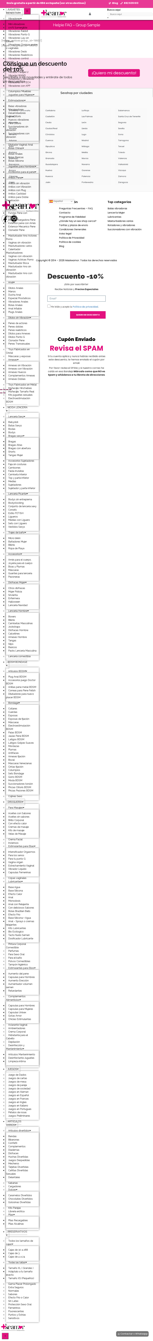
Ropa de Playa (16, 548)
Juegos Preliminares (19, 1115)
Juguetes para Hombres (21, 166)
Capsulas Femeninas (19, 872)
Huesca (49, 176)
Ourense (86, 170)
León (84, 122)
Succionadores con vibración (17, 135)
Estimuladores (16, 100)
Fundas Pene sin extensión (16, 208)
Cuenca (49, 140)
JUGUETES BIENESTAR (13, 11)
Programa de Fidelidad (72, 217)
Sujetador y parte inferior (21, 488)
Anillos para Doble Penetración (17, 199)
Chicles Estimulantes (19, 1019)
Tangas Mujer (15, 455)
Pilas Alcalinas (16, 1223)
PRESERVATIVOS (17, 1231)
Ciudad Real (51, 128)
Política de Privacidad (71, 238)
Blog (61, 246)
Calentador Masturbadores (14, 251)
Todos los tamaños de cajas (19, 1242)
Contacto (64, 212)
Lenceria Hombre (17, 610)
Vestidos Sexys (16, 526)
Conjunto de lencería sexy (22, 506)
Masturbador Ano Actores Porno (21, 237)
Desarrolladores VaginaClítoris (16, 115)
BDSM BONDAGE (17, 662)
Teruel (121, 146)
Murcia (85, 158)
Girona (48, 152)
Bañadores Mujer (17, 541)
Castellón (50, 116)
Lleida (84, 128)
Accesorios (14, 554)
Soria (120, 134)
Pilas (10, 1214)
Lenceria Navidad (17, 605)
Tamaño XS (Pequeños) (21, 1278)
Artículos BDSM (17, 671)
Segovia (122, 122)
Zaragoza (123, 182)
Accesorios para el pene (21, 172)
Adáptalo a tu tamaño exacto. (19, 1273)
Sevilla (121, 128)
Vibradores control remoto (17, 60)
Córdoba (49, 134)
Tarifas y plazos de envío (73, 225)
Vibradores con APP (19, 85)
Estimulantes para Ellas (21, 846)
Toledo (121, 152)
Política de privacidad (85, 306)
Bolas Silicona (16, 160)
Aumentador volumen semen (19, 986)
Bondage (13, 702)
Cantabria (50, 110)
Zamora (122, 176)
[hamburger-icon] (27, 11)
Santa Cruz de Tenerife (129, 116)
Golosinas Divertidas (19, 1202)
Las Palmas (87, 116)
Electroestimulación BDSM (18, 400)
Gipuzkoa (50, 146)
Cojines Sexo (15, 796)
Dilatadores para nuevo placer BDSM (20, 695)
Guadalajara (51, 164)
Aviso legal (65, 233)
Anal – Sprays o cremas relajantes (20, 923)
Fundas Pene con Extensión (16, 215)
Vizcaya (122, 170)
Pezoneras (14, 576)
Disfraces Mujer (16, 582)
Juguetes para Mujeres (20, 94)
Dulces (12, 1189)
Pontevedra (87, 182)
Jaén (47, 182)
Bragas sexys (15, 435)
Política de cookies (70, 242)
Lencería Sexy (16, 416)
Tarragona (123, 140)
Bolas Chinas (15, 148)
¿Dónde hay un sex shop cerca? (77, 221)
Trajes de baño (16, 532)
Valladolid (123, 164)
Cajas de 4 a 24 (16, 1256)
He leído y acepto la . (75, 306)
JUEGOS (12, 1069)
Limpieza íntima (17, 1061)
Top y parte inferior (18, 477)
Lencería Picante (17, 493)
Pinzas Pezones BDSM (20, 790)
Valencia (122, 158)
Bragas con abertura (19, 448)
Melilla (85, 152)
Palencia (86, 176)
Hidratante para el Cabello (17, 1037)
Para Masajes (15, 807)
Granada (49, 158)
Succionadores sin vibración (17, 128)
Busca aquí (113, 9)
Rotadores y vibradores (121, 225)
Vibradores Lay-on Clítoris (17, 40)
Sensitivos (13, 1318)
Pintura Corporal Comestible (16, 946)
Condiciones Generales (72, 229)
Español (58, 201)
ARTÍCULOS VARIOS (13, 1123)
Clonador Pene (16, 230)
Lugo (84, 134)
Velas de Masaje (17, 833)
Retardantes (15, 990)
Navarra (86, 164)
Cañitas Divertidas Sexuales (17, 1172)
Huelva (48, 170)
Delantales (14, 1177)
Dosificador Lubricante (20, 938)
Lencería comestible (19, 656)
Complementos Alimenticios (16, 998)
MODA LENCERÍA (17, 407)
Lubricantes (14, 881)
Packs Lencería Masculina (22, 650)
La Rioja (85, 110)
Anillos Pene (15, 177)
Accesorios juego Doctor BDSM (21, 682)
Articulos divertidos (18, 1130)
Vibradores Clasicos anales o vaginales (22, 46)
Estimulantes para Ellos (21, 968)
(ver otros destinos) (73, 3)
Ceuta (48, 122)
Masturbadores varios (120, 221)
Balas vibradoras (117, 208)
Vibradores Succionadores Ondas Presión (21, 67)
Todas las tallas (16, 1262)
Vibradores (14, 18)
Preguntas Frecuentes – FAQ (76, 208)
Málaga (85, 146)
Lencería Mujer (116, 212)
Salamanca (124, 110)
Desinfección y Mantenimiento (15, 1047)
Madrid (85, 140)
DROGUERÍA (15, 802)
